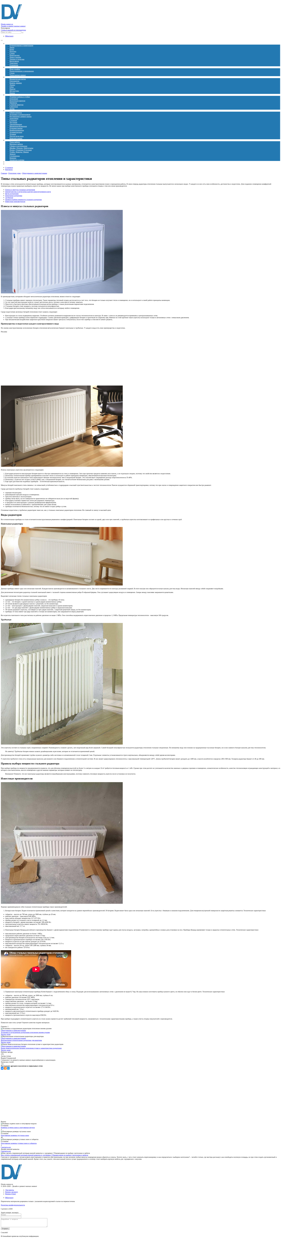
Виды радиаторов (12, 194)
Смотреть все (6, 1147)
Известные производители (15, 201)
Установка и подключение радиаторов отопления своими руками (25, 1032)
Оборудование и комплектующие (13, 1030)
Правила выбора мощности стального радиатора (23, 199)
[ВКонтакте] (2, 1068)
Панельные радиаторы (13, 196)
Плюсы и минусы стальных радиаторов (20, 190)
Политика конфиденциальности (13, 1205)
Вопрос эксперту (11, 1192)
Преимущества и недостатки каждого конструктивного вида (28, 192)
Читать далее (6, 1034)
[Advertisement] (47, 359)
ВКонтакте (9, 36)
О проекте (9, 168)
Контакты (9, 169)
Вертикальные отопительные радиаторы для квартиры (21, 1040)
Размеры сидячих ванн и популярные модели (18, 1127)
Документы (9, 1190)
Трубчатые (9, 198)
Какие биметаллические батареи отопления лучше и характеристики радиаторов (31, 1048)
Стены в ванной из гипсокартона (13, 30)
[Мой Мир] (8, 1068)
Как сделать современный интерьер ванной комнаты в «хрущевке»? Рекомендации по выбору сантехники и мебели (44, 1155)
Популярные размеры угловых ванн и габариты (19, 1143)
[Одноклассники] (5, 1068)
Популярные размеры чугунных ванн (15, 1135)
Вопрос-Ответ (10, 1194)
